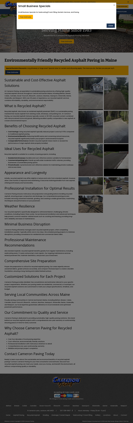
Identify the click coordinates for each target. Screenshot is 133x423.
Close (110, 26)
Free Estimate (25, 17)
